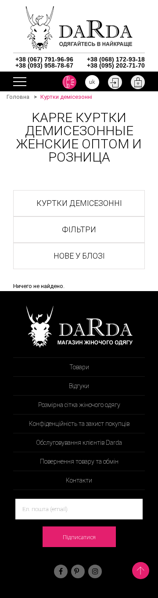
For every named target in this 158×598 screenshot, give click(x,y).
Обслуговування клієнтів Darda (79, 442)
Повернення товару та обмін (79, 461)
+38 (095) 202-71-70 (116, 65)
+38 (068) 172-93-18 (116, 59)
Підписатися (79, 537)
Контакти (79, 480)
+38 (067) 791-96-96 (44, 59)
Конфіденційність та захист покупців (79, 423)
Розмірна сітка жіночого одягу (79, 404)
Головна (18, 97)
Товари (79, 367)
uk (92, 82)
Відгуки (79, 385)
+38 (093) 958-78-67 (44, 65)
